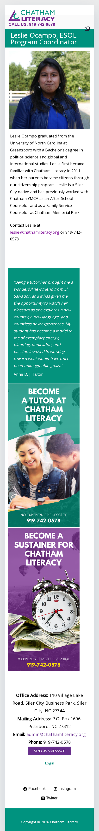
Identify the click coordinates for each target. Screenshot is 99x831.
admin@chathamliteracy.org (56, 734)
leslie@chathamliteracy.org (34, 232)
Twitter (52, 798)
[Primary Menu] (87, 30)
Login (49, 763)
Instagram (67, 789)
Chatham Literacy (64, 822)
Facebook (37, 789)
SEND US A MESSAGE (49, 751)
